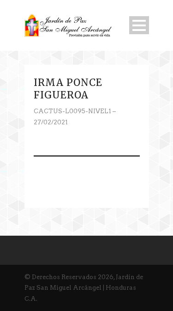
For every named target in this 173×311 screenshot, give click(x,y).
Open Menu (139, 25)
